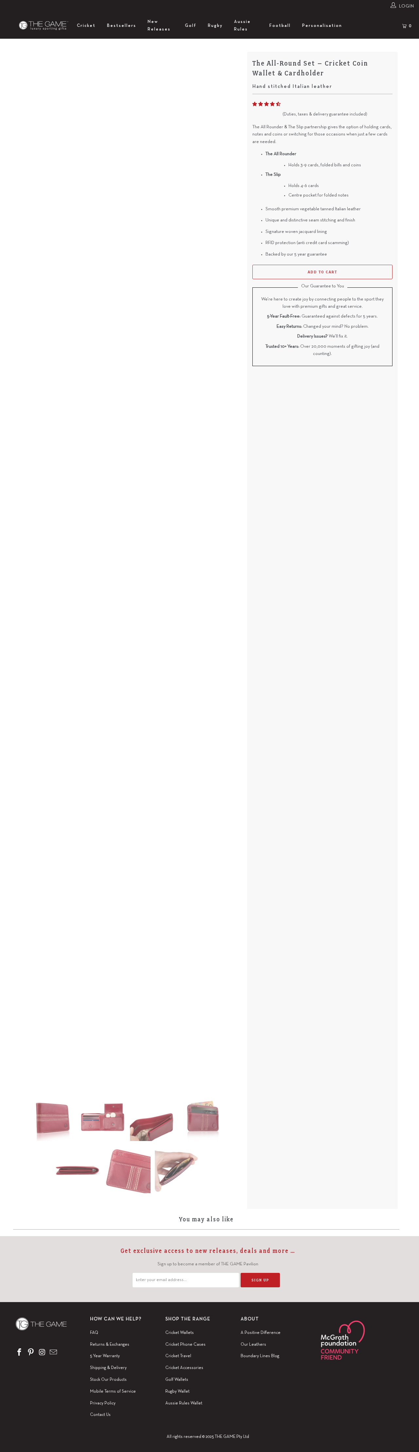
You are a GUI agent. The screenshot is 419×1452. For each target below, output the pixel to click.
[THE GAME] (38, 26)
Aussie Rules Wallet (183, 1403)
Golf (190, 26)
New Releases (159, 25)
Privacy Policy (103, 1403)
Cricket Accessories (184, 1368)
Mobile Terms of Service (113, 1392)
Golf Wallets (176, 1380)
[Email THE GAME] (54, 1353)
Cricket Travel (178, 1356)
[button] (266, 104)
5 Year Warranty (105, 1356)
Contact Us (100, 1415)
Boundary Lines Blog (260, 1356)
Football (280, 26)
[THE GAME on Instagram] (42, 1353)
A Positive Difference (261, 1333)
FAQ (94, 1333)
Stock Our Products (108, 1380)
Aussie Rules (242, 25)
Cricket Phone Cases (185, 1345)
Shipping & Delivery (108, 1368)
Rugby (215, 26)
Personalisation (322, 26)
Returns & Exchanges (109, 1345)
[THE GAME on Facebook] (20, 1353)
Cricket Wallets (179, 1333)
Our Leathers (253, 1345)
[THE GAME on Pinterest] (31, 1353)
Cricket (86, 26)
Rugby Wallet (177, 1392)
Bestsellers (121, 26)
